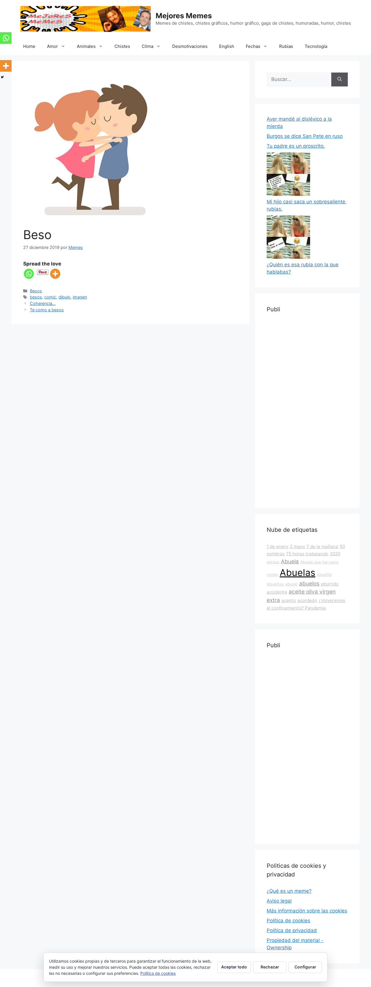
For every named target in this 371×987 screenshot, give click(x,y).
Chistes (122, 46)
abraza (273, 562)
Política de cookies (288, 920)
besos (36, 296)
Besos (36, 290)
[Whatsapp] (29, 274)
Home (29, 46)
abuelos (309, 583)
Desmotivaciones (190, 46)
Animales (86, 46)
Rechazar (270, 966)
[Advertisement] (307, 409)
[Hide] (2, 77)
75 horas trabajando (307, 553)
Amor (52, 46)
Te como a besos (47, 309)
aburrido (330, 584)
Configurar (305, 966)
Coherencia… (43, 303)
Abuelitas (275, 584)
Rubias (286, 46)
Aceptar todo (234, 966)
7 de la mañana (322, 546)
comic (50, 296)
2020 (335, 553)
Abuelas (297, 572)
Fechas (253, 46)
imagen (80, 296)
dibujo (64, 296)
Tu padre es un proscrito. (296, 146)
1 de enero (277, 546)
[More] (55, 274)
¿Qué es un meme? (289, 891)
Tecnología (316, 46)
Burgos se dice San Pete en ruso (305, 136)
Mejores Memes (184, 15)
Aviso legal (279, 901)
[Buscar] (339, 79)
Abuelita (324, 574)
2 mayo (297, 546)
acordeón (307, 600)
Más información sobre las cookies (307, 911)
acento (288, 600)
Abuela (290, 561)
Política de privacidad (292, 930)
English (226, 46)
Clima (147, 46)
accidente (277, 592)
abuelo (291, 584)
